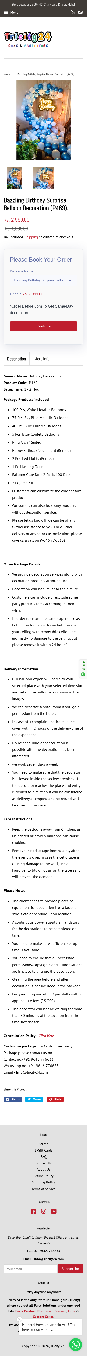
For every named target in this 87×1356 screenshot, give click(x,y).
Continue (44, 326)
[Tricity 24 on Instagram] (43, 1212)
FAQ (44, 1156)
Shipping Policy (43, 1182)
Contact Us (43, 1163)
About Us (43, 1169)
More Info (41, 359)
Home (7, 74)
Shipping (31, 237)
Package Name (21, 271)
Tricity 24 (58, 1346)
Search (43, 1144)
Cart (80, 12)
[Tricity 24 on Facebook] (33, 1212)
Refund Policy (44, 1176)
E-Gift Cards (43, 1150)
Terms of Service (43, 1189)
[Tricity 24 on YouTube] (54, 1212)
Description (16, 359)
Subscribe (70, 1268)
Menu (14, 12)
